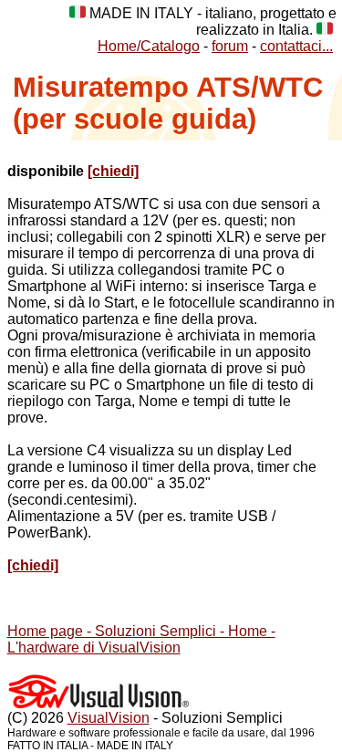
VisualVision (108, 718)
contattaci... (296, 46)
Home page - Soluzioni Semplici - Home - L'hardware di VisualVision (141, 639)
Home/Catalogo (149, 46)
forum (230, 46)
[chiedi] (113, 171)
